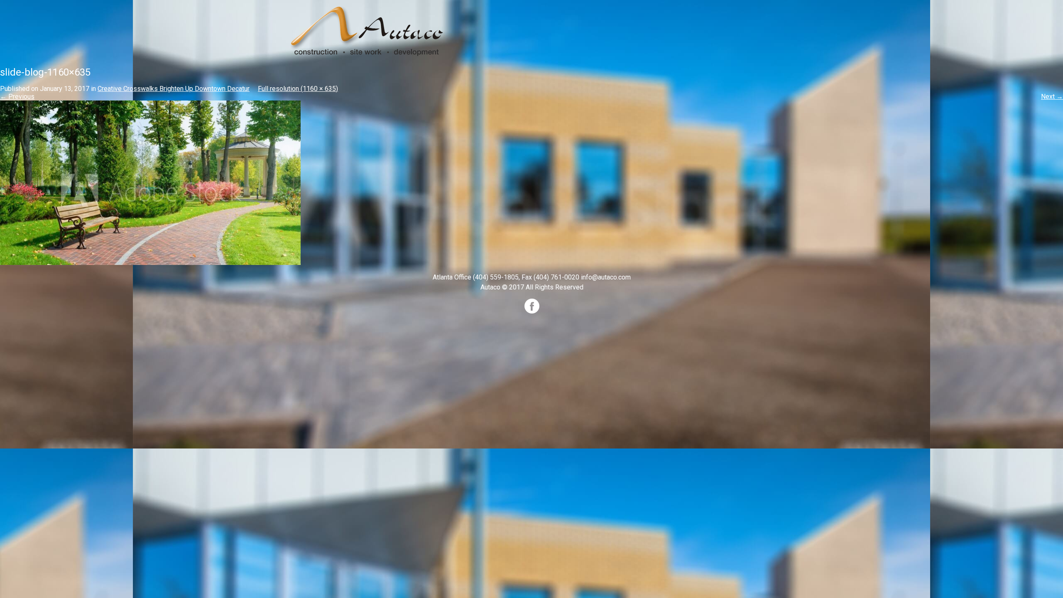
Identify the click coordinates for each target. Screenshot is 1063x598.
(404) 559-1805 (496, 277)
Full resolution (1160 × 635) (298, 89)
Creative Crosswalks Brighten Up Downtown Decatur (174, 89)
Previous (17, 96)
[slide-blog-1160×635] (150, 182)
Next (1052, 96)
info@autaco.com (606, 277)
